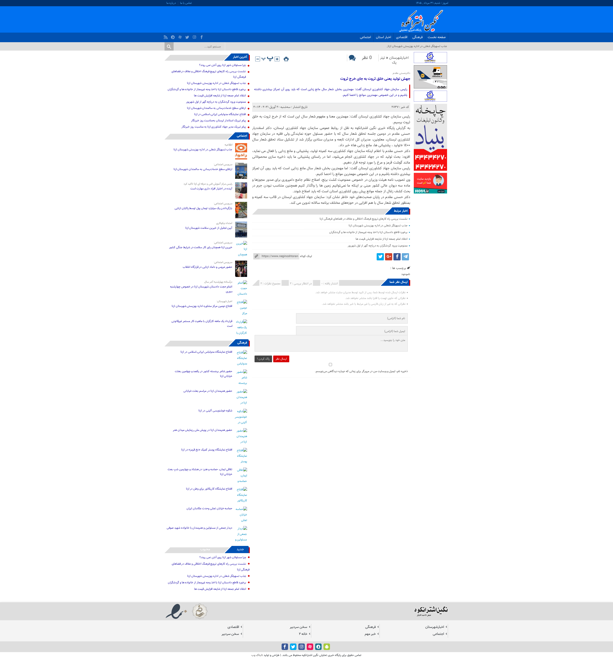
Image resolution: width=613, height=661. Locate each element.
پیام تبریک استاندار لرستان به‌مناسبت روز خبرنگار (218, 120)
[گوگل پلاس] (388, 256)
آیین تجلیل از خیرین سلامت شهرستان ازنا (209, 228)
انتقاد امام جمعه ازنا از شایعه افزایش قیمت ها (381, 239)
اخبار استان (383, 37)
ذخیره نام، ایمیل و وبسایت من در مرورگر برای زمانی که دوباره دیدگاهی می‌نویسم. (361, 371)
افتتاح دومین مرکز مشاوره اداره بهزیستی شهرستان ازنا (202, 306)
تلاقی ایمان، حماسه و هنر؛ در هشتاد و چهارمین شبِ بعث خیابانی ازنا (200, 471)
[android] (327, 646)
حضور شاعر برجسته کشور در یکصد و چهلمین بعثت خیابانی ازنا (203, 373)
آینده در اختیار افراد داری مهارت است (211, 189)
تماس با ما (186, 3)
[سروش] (173, 36)
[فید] (166, 36)
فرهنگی (417, 37)
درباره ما (171, 3)
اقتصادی (401, 37)
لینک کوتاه (306, 256)
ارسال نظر (281, 359)
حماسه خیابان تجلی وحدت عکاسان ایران (209, 508)
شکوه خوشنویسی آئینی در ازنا (215, 411)
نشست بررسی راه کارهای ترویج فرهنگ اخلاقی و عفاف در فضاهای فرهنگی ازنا (364, 219)
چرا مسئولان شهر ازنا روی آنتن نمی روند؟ (222, 65)
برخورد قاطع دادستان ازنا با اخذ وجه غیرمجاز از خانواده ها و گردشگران (368, 232)
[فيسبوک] (202, 36)
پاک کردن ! (263, 359)
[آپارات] (180, 36)
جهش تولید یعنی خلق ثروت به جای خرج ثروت (375, 79)
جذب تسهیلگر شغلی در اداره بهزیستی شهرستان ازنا (378, 225)
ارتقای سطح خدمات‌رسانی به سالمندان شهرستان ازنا (216, 108)
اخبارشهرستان (399, 58)
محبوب (205, 549)
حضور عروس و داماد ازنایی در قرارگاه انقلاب (208, 267)
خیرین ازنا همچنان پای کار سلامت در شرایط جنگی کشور (200, 247)
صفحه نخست (437, 37)
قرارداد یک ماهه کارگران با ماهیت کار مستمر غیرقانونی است (201, 323)
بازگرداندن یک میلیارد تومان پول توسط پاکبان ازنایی (204, 208)
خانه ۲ (303, 634)
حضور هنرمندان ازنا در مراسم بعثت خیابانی (208, 391)
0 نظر (367, 57)
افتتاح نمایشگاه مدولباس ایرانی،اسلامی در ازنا (220, 114)
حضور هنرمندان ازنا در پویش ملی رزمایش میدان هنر (202, 430)
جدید (240, 549)
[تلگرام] (405, 256)
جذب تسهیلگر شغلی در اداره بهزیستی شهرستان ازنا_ (417, 46)
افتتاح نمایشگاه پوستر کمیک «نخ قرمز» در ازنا (207, 450)
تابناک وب (257, 655)
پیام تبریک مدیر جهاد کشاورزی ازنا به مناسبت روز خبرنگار (214, 127)
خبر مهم (370, 634)
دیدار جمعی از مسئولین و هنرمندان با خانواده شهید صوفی (199, 528)
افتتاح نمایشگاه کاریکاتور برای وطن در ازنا (209, 489)
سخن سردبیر (298, 627)
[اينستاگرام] (195, 36)
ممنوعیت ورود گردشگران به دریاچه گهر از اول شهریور (377, 246)
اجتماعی (365, 37)
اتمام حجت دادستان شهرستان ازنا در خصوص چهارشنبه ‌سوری (201, 289)
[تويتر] (187, 36)
